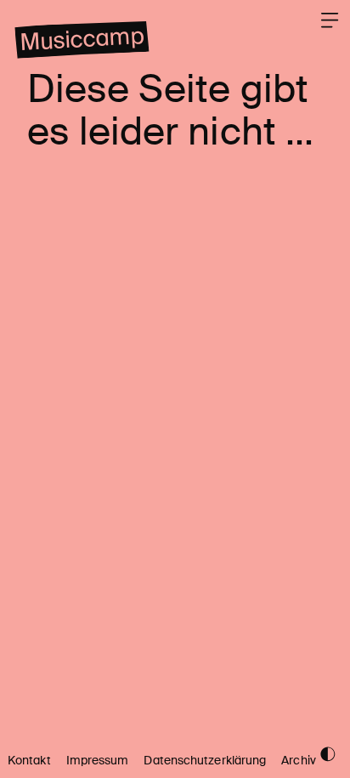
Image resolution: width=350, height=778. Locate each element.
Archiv (298, 760)
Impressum (97, 760)
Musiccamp (82, 39)
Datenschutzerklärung (205, 760)
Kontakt (29, 760)
